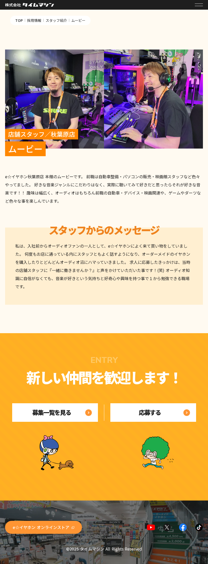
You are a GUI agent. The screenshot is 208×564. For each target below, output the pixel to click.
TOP (19, 20)
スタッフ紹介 (56, 20)
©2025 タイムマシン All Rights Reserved (104, 549)
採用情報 (34, 20)
